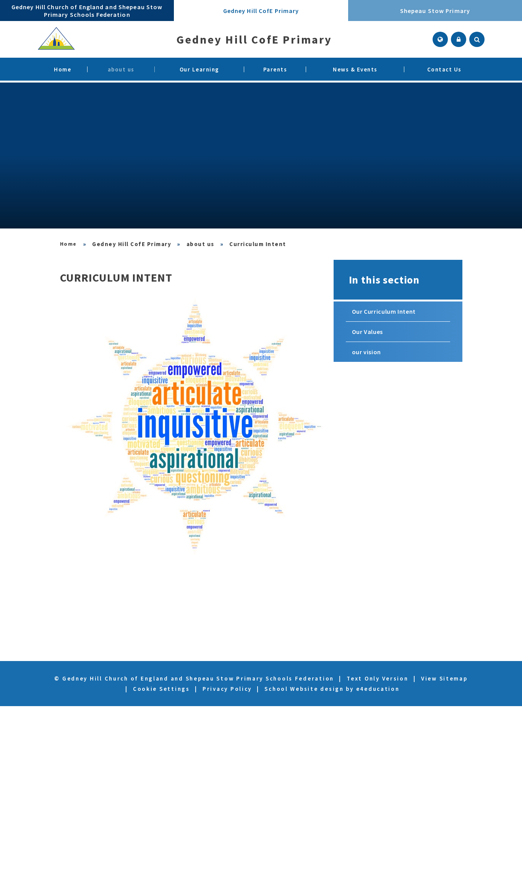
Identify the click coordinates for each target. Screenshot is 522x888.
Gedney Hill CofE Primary (131, 244)
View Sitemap (444, 678)
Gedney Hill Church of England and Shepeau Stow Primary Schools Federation (68, 243)
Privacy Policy (227, 688)
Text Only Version (377, 678)
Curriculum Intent (257, 244)
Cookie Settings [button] (161, 688)
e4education (378, 688)
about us (200, 244)
